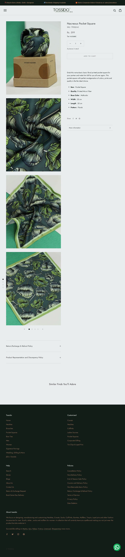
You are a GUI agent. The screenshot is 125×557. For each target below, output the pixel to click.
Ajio (29, 529)
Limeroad (47, 529)
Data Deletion (72, 503)
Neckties (9, 424)
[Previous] (24, 329)
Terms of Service (73, 495)
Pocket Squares (11, 432)
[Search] (114, 10)
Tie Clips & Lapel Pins (75, 444)
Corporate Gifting (73, 440)
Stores (8, 475)
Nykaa (34, 529)
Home (8, 420)
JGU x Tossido (11, 456)
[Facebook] (73, 118)
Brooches (9, 428)
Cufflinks (70, 428)
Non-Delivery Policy (74, 475)
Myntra (25, 529)
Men (7, 440)
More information (74, 128)
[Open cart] (120, 10)
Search (8, 471)
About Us (9, 483)
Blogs (8, 479)
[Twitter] (76, 118)
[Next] (42, 329)
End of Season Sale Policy (76, 479)
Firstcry (40, 529)
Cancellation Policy (74, 471)
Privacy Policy (72, 499)
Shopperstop (56, 529)
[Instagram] (18, 534)
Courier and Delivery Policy (77, 483)
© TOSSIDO (10, 549)
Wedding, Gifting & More (15, 452)
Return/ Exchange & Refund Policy (79, 491)
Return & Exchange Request (16, 491)
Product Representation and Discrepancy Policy (24, 357)
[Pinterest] (79, 118)
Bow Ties (9, 436)
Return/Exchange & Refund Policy (19, 346)
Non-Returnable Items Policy (77, 487)
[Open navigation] (5, 10)
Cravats (70, 420)
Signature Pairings (12, 448)
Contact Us (10, 487)
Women (9, 444)
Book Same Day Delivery (15, 495)
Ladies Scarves (72, 432)
